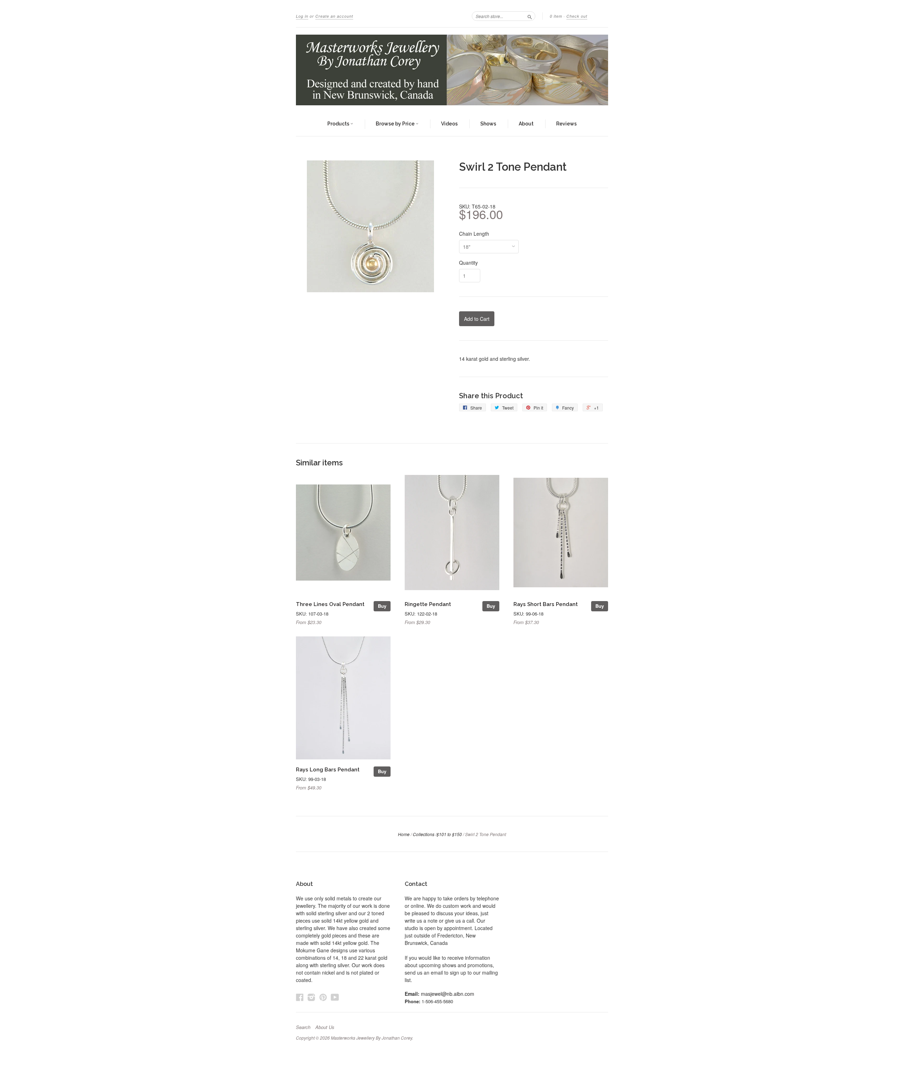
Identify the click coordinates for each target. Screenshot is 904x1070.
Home (404, 834)
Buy (382, 605)
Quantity (468, 262)
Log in (302, 16)
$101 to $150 (449, 834)
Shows (488, 124)
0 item (556, 16)
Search (303, 1027)
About (526, 124)
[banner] (452, 70)
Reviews (566, 124)
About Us (324, 1027)
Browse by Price (396, 124)
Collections (423, 834)
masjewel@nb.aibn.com (447, 993)
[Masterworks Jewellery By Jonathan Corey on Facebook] (300, 997)
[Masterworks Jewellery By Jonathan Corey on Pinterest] (323, 997)
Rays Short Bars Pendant (545, 604)
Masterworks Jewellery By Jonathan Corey (371, 1038)
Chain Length (474, 233)
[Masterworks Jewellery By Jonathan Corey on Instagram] (311, 997)
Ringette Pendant (428, 604)
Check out (576, 16)
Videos (449, 124)
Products (338, 124)
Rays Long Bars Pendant (327, 769)
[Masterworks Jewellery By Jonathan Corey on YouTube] (335, 997)
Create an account (334, 16)
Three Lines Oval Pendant (330, 604)
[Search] (530, 16)
